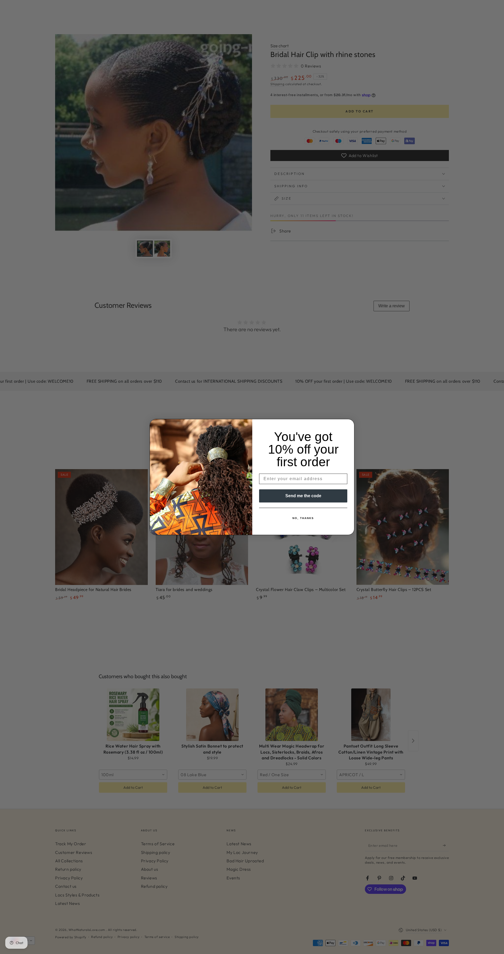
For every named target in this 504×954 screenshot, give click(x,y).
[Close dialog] (348, 425)
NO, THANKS (303, 518)
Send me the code (303, 496)
